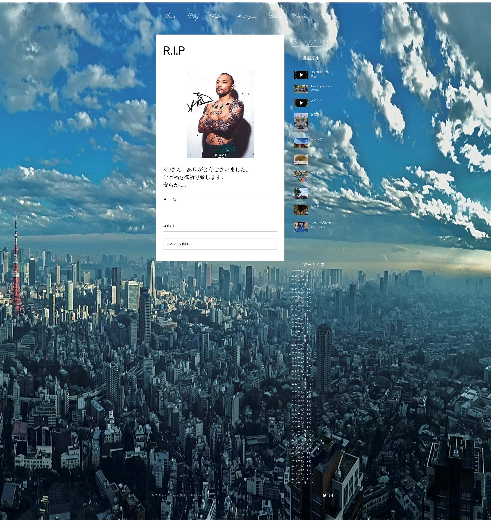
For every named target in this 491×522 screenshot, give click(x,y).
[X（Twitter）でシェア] (174, 199)
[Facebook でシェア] (165, 199)
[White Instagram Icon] (331, 495)
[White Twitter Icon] (324, 495)
